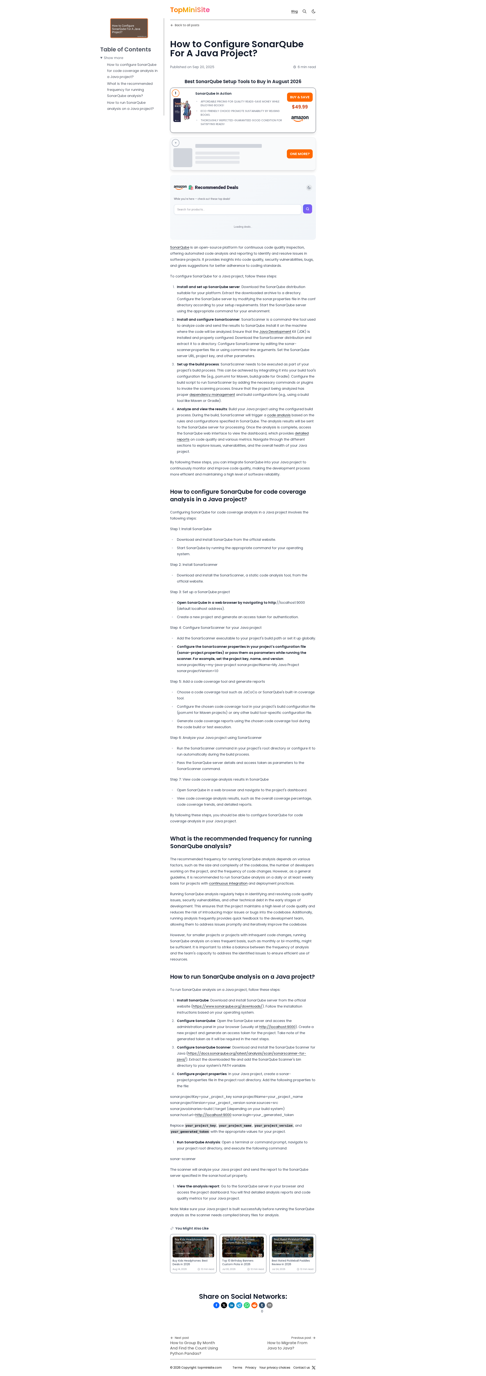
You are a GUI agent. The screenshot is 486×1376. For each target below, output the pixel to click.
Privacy (250, 1367)
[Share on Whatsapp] (247, 1305)
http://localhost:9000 (277, 1026)
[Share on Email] (270, 1305)
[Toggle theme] (309, 188)
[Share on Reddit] (254, 1305)
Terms (237, 1367)
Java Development (275, 331)
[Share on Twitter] (224, 1305)
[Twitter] (313, 1367)
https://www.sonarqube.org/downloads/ (227, 1006)
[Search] (304, 11)
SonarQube (179, 247)
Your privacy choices (274, 1367)
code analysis (279, 415)
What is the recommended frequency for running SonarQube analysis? (130, 89)
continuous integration (228, 883)
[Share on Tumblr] (262, 1305)
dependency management (212, 394)
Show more (113, 57)
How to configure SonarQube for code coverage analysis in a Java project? (132, 70)
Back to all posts (187, 25)
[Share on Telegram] (239, 1305)
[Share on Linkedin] (232, 1305)
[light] (313, 11)
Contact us (301, 1367)
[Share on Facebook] (216, 1305)
